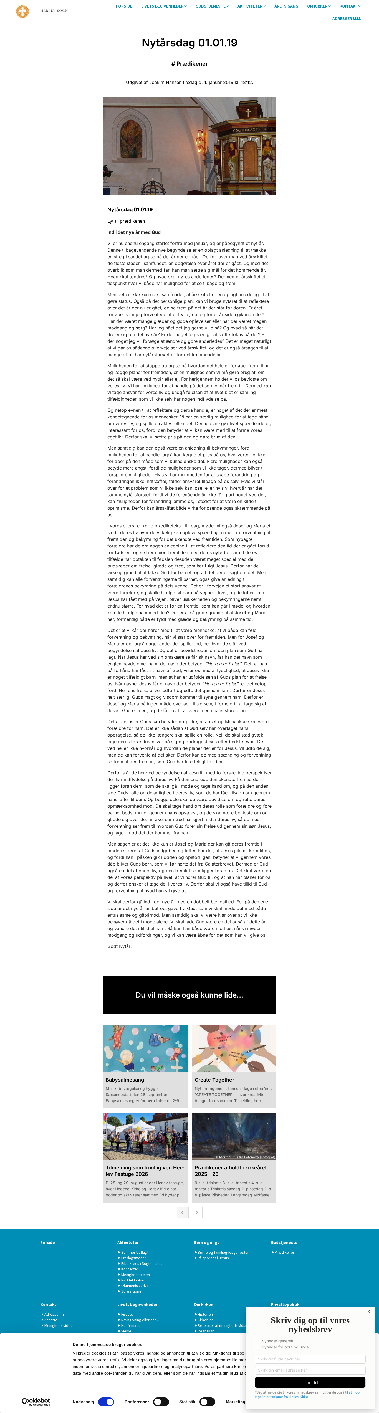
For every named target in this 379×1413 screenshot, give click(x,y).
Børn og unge (207, 1242)
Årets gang (286, 6)
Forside (124, 6)
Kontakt (349, 6)
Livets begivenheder (162, 6)
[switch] (161, 1401)
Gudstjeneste (211, 6)
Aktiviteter (249, 6)
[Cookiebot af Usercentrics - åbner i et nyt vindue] (36, 1402)
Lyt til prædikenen (126, 221)
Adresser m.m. (346, 18)
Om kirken (317, 6)
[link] (164, 6)
